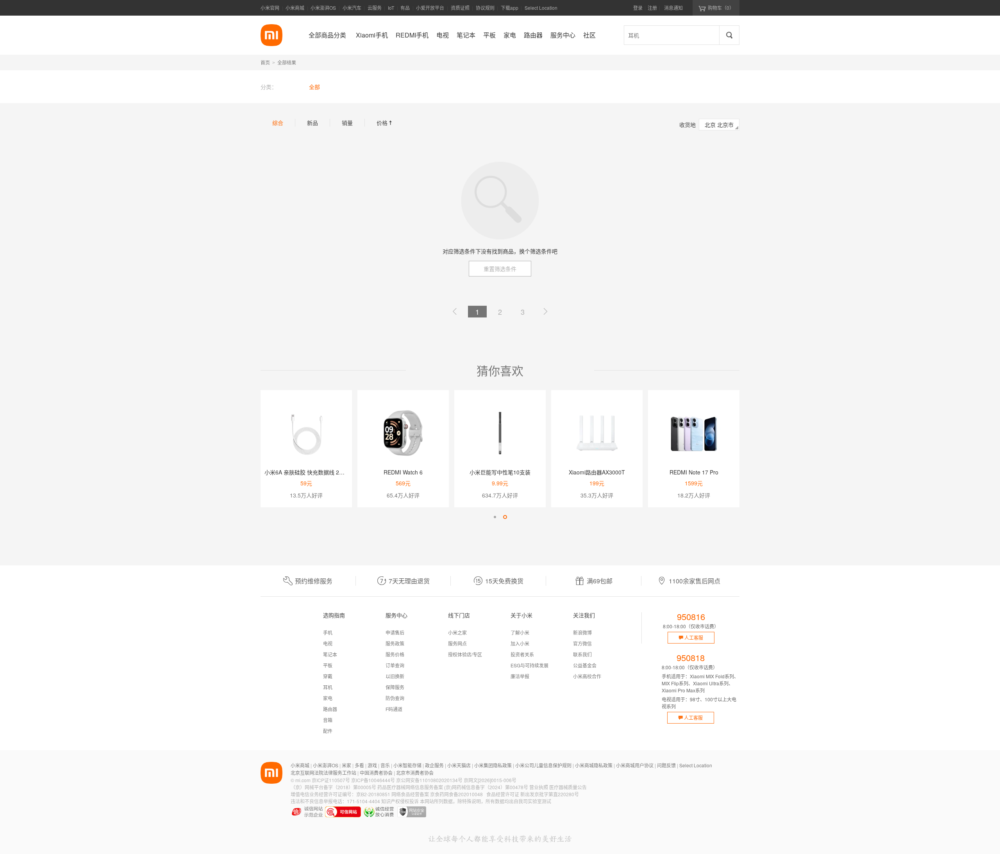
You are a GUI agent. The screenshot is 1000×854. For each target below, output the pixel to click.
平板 (327, 665)
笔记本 (330, 654)
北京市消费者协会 (415, 772)
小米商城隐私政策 (593, 765)
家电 (327, 698)
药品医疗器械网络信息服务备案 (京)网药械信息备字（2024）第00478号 (452, 787)
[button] (495, 517)
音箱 (327, 720)
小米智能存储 (407, 765)
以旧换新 (395, 676)
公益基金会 (584, 665)
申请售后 (395, 632)
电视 (327, 643)
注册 (652, 7)
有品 (405, 7)
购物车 (721, 7)
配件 (327, 730)
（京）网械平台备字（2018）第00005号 (333, 787)
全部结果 (286, 62)
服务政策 (395, 643)
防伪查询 (395, 698)
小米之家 (457, 632)
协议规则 (485, 7)
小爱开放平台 (430, 7)
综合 (277, 123)
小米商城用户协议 (635, 765)
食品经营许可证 (502, 794)
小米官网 (270, 7)
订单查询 (395, 665)
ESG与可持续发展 (529, 665)
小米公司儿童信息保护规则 (543, 765)
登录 (638, 7)
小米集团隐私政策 (493, 765)
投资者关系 (522, 654)
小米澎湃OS (323, 7)
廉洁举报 (520, 676)
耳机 (327, 687)
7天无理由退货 (409, 580)
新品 (312, 123)
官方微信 (582, 643)
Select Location (541, 7)
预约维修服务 (313, 580)
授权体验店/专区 (465, 654)
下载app (509, 10)
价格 (385, 123)
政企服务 (434, 765)
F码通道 (394, 709)
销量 (347, 123)
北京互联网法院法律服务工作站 (323, 772)
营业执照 (538, 787)
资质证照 (460, 7)
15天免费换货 (504, 580)
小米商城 (295, 7)
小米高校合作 (587, 676)
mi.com (303, 780)
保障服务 (395, 687)
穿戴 (327, 676)
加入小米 (520, 643)
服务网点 (457, 643)
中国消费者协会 (376, 772)
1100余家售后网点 (694, 580)
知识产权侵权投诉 (400, 801)
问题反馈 (666, 765)
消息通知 (673, 7)
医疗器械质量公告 (568, 787)
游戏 (372, 765)
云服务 (375, 7)
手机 (327, 632)
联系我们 (582, 654)
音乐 (385, 765)
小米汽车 (352, 7)
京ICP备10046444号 (373, 780)
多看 (359, 765)
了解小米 (520, 632)
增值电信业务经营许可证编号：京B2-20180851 (340, 794)
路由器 (330, 709)
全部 (314, 87)
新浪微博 (582, 632)
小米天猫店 (459, 765)
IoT (391, 7)
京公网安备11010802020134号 (429, 780)
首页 (265, 62)
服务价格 (395, 654)
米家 (346, 765)
